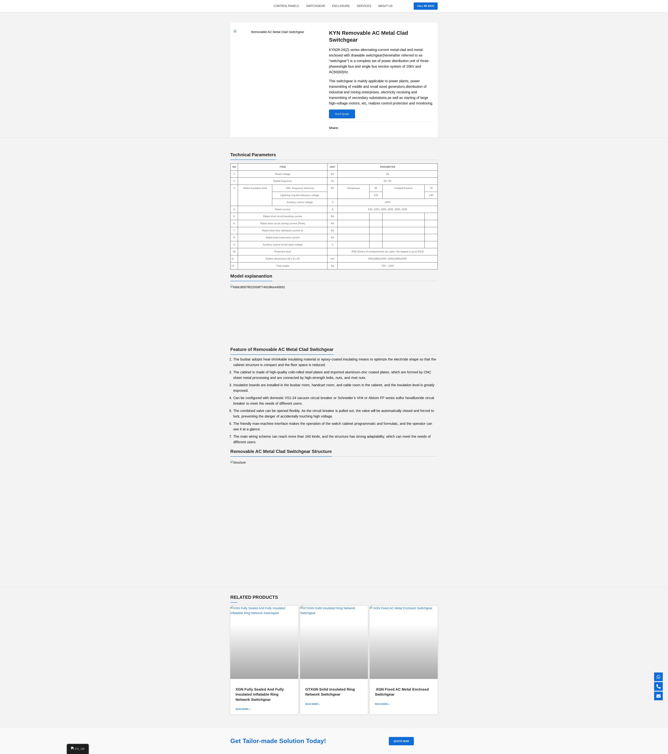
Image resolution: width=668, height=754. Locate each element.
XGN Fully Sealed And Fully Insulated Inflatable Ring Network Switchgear (260, 694)
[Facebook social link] (342, 128)
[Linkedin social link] (350, 128)
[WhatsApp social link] (354, 128)
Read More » (243, 709)
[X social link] (346, 128)
